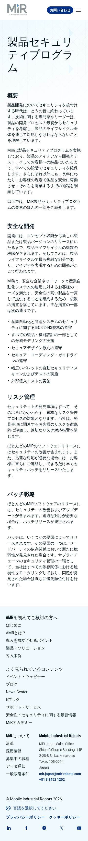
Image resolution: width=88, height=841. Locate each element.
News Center (16, 692)
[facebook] (26, 828)
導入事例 (14, 655)
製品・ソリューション (25, 648)
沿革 (10, 743)
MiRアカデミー (19, 722)
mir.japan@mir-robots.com (60, 774)
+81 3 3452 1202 (52, 779)
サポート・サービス (23, 707)
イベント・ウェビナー (25, 676)
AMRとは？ (16, 633)
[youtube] (79, 828)
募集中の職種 (17, 758)
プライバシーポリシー (25, 817)
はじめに (14, 625)
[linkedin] (9, 828)
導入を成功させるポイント (29, 640)
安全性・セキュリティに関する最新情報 (41, 714)
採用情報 (14, 751)
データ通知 (15, 766)
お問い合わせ (60, 10)
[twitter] (61, 828)
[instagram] (44, 828)
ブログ (12, 684)
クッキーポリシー (64, 817)
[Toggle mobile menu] (77, 10)
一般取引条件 (17, 774)
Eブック (13, 699)
